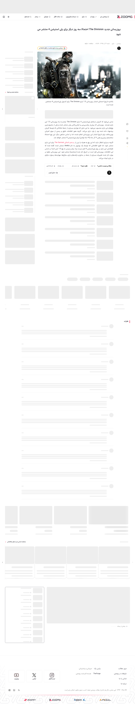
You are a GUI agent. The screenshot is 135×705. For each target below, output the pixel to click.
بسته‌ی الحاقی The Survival (64, 142)
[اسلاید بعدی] (2, 109)
